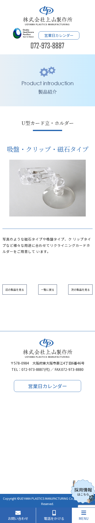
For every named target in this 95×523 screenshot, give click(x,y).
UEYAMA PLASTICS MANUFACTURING (44, 498)
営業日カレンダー (59, 35)
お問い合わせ (18, 518)
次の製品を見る (80, 289)
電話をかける (54, 518)
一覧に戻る (47, 289)
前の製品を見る (14, 289)
